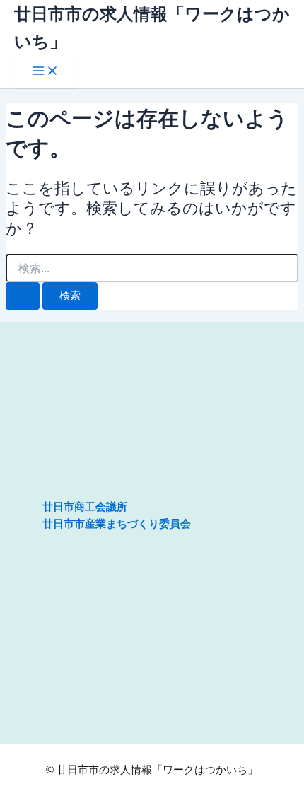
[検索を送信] (23, 296)
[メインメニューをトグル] (45, 71)
